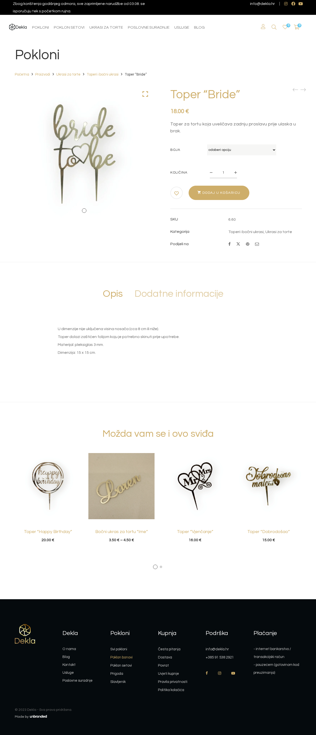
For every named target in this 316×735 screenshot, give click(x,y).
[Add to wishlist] (177, 193)
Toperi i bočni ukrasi (102, 74)
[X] (238, 243)
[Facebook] (229, 244)
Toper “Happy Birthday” (48, 531)
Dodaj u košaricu (221, 193)
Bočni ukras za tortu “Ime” (121, 531)
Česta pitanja (169, 649)
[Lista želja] (285, 27)
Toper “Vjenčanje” (195, 531)
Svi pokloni (118, 649)
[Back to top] (302, 704)
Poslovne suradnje (77, 680)
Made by (22, 716)
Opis (113, 294)
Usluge (68, 673)
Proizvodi (42, 74)
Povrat (163, 665)
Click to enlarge (145, 94)
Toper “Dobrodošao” (268, 531)
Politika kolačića (171, 690)
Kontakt (69, 665)
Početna (22, 74)
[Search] (274, 27)
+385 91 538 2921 (220, 657)
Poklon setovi (121, 665)
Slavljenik (118, 682)
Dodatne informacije (179, 294)
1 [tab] (155, 567)
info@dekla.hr (262, 4)
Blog (66, 657)
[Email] (257, 244)
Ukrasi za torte (68, 74)
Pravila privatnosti (172, 682)
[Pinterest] (247, 244)
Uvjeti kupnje (168, 673)
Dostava (165, 657)
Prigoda (116, 673)
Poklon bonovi (121, 657)
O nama (69, 649)
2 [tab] (161, 567)
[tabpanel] (48, 497)
